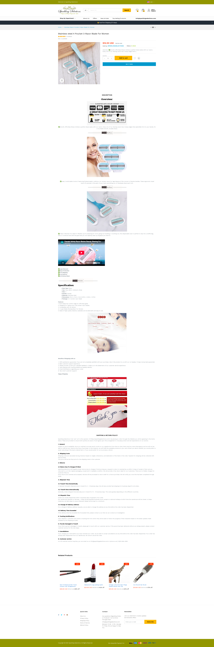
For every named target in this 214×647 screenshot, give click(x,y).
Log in (153, 9)
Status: (129, 46)
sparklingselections (116, 46)
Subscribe (150, 622)
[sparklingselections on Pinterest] (64, 615)
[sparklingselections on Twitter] (61, 615)
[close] (212, 22)
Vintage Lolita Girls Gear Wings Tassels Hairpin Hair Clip (118, 585)
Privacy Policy (84, 618)
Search (126, 10)
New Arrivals (105, 18)
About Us (86, 18)
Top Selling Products (119, 18)
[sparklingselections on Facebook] (58, 615)
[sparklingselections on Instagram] (67, 615)
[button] (65, 36)
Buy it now (129, 64)
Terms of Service (85, 623)
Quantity (105, 55)
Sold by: (105, 46)
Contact (105, 611)
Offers (95, 18)
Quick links (84, 611)
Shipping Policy (84, 620)
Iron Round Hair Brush (139, 584)
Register (153, 11)
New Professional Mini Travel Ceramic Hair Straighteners (68, 585)
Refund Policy (84, 625)
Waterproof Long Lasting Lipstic (93, 584)
